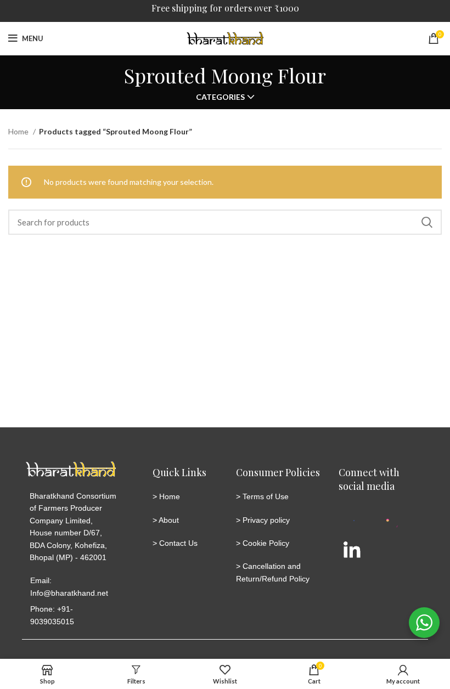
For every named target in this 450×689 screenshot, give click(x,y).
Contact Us (178, 543)
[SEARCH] (427, 222)
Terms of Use (266, 496)
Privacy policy (266, 520)
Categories (220, 97)
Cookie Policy (266, 543)
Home (19, 131)
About (169, 520)
